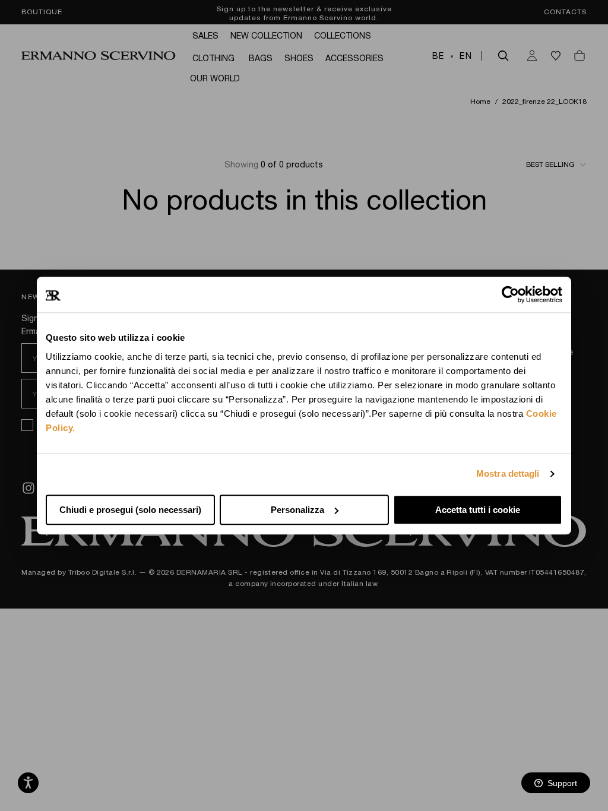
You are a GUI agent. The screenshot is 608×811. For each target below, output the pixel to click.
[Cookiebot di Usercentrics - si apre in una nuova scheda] (510, 294)
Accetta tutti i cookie (477, 510)
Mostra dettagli (508, 473)
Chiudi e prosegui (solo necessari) (130, 510)
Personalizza (297, 510)
